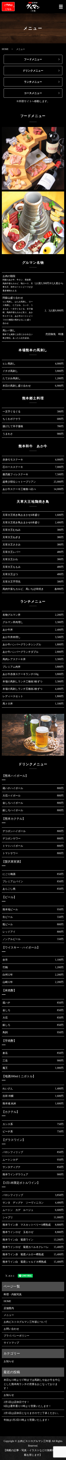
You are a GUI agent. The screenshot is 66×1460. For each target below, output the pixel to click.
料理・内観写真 (13, 1294)
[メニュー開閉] (61, 6)
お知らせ (9, 1361)
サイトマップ (11, 1342)
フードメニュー (33, 59)
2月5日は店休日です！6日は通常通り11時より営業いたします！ (27, 1404)
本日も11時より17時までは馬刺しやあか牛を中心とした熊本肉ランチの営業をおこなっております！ (32, 1384)
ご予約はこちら (8, 7)
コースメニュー (33, 93)
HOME (5, 49)
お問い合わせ (11, 1329)
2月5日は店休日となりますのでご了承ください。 (32, 1413)
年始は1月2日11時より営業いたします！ (27, 1420)
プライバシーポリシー (16, 1335)
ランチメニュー (33, 82)
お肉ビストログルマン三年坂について (25, 1322)
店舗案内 (9, 1308)
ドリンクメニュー (33, 70)
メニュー (9, 1315)
